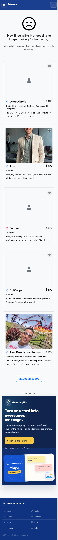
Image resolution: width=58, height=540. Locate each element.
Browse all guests (29, 378)
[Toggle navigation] (53, 5)
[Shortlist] (49, 66)
